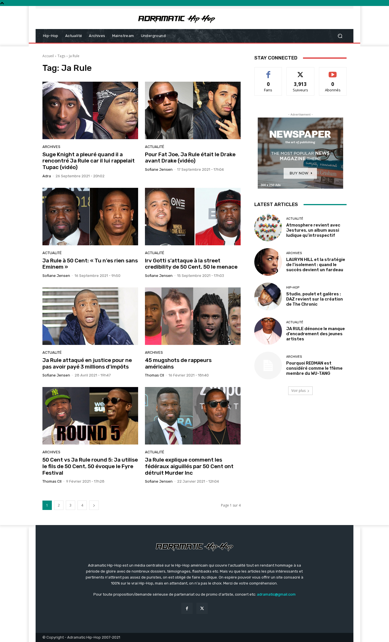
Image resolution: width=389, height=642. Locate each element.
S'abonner (333, 71)
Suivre (300, 71)
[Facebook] (187, 608)
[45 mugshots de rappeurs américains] (193, 316)
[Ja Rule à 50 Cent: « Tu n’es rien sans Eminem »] (90, 216)
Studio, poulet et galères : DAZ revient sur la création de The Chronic (314, 299)
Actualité (154, 147)
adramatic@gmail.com (276, 594)
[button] (340, 36)
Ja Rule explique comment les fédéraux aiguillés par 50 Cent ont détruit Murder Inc (189, 466)
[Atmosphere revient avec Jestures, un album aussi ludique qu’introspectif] (268, 227)
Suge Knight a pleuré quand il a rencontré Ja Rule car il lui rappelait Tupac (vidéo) (88, 161)
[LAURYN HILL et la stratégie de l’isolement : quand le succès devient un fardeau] (268, 262)
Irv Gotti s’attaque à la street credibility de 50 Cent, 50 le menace (191, 263)
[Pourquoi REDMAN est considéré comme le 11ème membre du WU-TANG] (268, 365)
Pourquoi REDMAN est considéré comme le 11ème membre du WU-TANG (314, 368)
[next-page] (94, 505)
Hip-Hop (292, 287)
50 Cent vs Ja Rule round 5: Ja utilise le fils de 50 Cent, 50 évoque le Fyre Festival (90, 466)
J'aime (268, 71)
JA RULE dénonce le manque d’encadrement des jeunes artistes (315, 333)
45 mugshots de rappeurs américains (178, 363)
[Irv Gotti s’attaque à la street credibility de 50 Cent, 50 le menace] (193, 216)
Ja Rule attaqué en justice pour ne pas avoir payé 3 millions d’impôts (87, 363)
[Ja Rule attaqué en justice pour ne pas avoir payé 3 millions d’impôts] (90, 316)
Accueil (48, 56)
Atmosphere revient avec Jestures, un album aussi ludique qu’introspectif (313, 230)
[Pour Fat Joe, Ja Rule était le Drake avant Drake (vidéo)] (193, 110)
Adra (46, 176)
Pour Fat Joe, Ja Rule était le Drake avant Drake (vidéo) (190, 157)
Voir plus (298, 390)
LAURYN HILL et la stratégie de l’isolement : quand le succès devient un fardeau (315, 264)
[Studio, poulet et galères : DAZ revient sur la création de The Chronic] (268, 296)
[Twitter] (202, 608)
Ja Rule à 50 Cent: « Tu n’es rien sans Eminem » (90, 263)
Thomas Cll (154, 375)
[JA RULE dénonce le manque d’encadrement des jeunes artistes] (268, 331)
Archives (51, 147)
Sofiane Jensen (159, 169)
